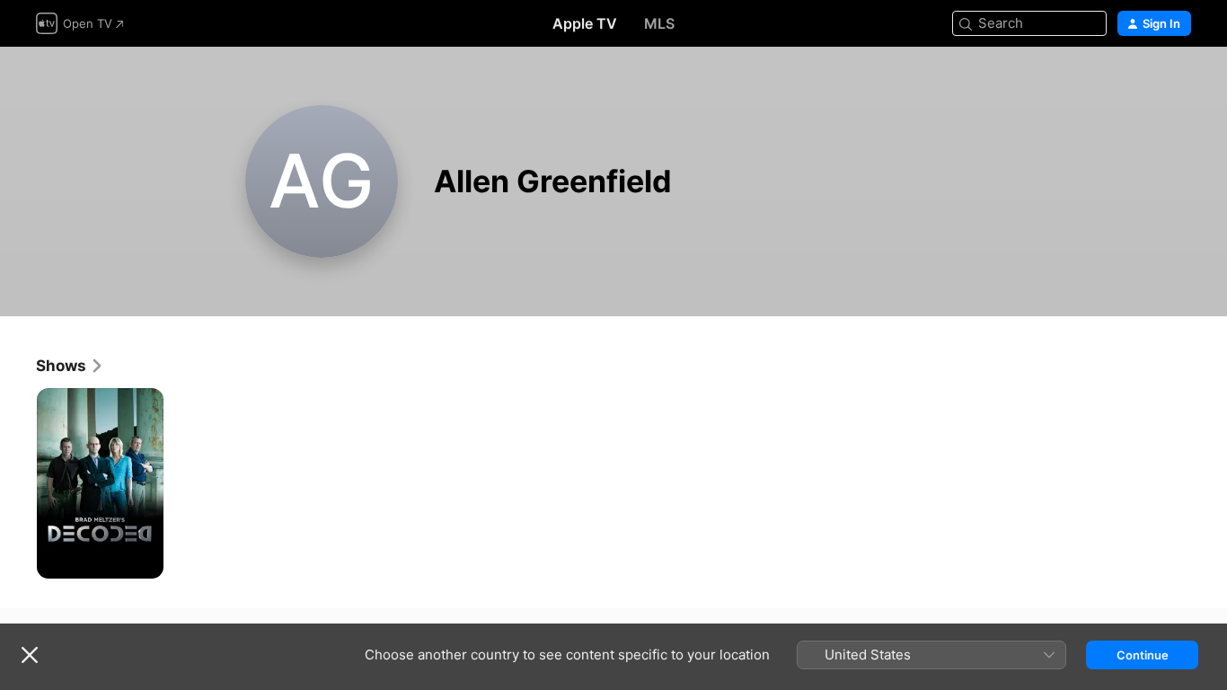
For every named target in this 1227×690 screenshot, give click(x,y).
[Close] (30, 655)
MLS (659, 23)
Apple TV (584, 23)
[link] (70, 366)
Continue (1143, 655)
